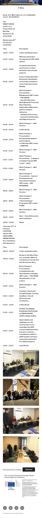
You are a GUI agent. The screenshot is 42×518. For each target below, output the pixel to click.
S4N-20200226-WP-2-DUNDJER (12, 469)
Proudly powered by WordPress (13, 513)
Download (28, 469)
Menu (22, 8)
